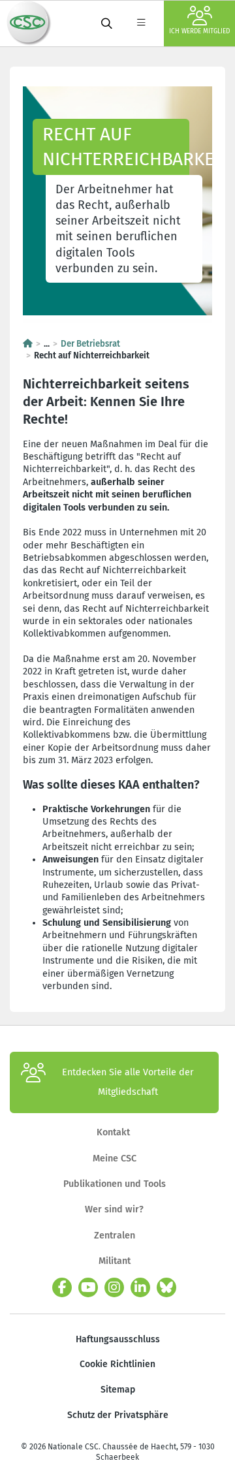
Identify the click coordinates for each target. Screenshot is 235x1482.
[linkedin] (140, 1287)
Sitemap (118, 1389)
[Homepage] (28, 344)
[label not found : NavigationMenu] (141, 23)
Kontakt (115, 1132)
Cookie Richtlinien (117, 1364)
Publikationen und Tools (114, 1184)
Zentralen (114, 1235)
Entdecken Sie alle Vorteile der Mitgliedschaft (128, 1082)
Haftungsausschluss (118, 1339)
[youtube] (88, 1287)
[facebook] (62, 1287)
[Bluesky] (166, 1287)
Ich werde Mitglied (199, 31)
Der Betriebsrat (90, 344)
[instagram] (114, 1287)
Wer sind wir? (114, 1209)
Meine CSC (114, 1158)
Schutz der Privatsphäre (117, 1415)
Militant (115, 1261)
